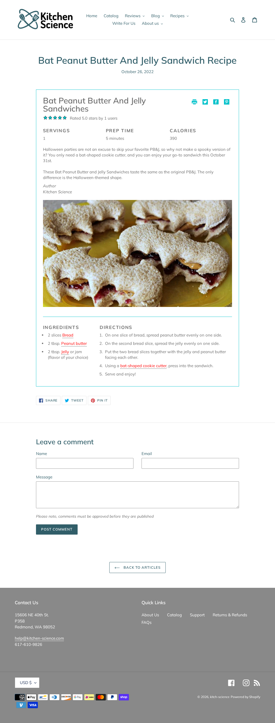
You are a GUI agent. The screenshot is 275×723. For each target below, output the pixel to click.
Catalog (174, 614)
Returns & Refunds (230, 614)
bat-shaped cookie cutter (143, 365)
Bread (67, 335)
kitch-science (220, 697)
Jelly (65, 351)
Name (41, 453)
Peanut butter (74, 343)
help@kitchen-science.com (39, 638)
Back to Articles (141, 567)
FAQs (146, 622)
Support (197, 614)
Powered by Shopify (245, 697)
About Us (150, 614)
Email (147, 453)
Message (44, 476)
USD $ (26, 682)
